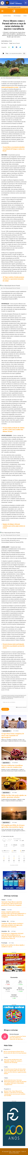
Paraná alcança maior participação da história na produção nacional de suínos (13, 646)
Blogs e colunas (11, 1030)
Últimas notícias (11, 896)
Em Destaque (17, 15)
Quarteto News (7, 15)
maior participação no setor (9, 87)
